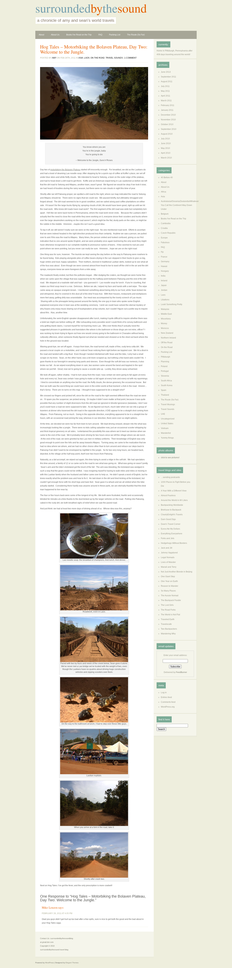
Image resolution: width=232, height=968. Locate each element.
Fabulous (165, 242)
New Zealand (167, 333)
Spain (163, 390)
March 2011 (166, 100)
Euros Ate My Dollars (170, 529)
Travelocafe (166, 624)
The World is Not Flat (170, 614)
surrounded (63, 8)
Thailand (165, 395)
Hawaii (164, 266)
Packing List (114, 35)
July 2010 (165, 138)
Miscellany (166, 319)
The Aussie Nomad (169, 595)
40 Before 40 (167, 177)
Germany (165, 261)
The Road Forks (168, 610)
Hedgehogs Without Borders (174, 543)
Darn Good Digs (168, 519)
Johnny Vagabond (169, 552)
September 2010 (168, 129)
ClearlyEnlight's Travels (172, 514)
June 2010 (166, 143)
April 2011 (165, 96)
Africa (163, 192)
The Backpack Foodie (171, 600)
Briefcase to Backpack (171, 510)
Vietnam (164, 428)
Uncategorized (167, 419)
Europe (164, 238)
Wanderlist (166, 433)
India (163, 276)
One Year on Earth (169, 581)
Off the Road (166, 342)
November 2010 (168, 119)
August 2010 (167, 134)
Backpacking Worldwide (172, 505)
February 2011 (167, 105)
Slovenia (165, 376)
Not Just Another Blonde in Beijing (176, 572)
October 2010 (167, 124)
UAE (163, 414)
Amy (54, 58)
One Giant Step (168, 576)
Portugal (165, 371)
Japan (164, 285)
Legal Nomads (167, 557)
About (41, 35)
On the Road (98, 58)
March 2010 (166, 158)
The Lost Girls (167, 605)
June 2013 (166, 72)
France (164, 257)
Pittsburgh (165, 357)
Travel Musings (168, 404)
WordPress (49, 963)
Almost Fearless (168, 495)
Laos (87, 58)
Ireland (164, 280)
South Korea (166, 385)
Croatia (164, 228)
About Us (55, 35)
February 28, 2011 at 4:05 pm (57, 913)
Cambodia (166, 223)
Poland (164, 366)
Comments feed (168, 702)
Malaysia (165, 309)
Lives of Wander (168, 562)
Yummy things (167, 438)
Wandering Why (168, 633)
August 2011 (166, 81)
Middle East (166, 314)
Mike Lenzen (50, 907)
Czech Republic (168, 233)
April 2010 (165, 153)
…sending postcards (170, 477)
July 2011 (165, 86)
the (110, 8)
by (97, 8)
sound (132, 8)
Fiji (162, 252)
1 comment (130, 58)
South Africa (166, 380)
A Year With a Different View (173, 491)
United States (167, 423)
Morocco (165, 328)
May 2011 (165, 91)
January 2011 (167, 110)
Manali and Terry (168, 567)
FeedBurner (181, 672)
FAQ (100, 35)
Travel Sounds (114, 58)
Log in (164, 692)
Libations (165, 299)
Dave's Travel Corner (170, 524)
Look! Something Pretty (171, 304)
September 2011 (168, 77)
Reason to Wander (169, 586)
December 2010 (168, 115)
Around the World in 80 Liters (174, 500)
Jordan (164, 290)
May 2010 (165, 148)
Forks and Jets (167, 538)
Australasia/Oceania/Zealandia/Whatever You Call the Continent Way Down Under (180, 205)
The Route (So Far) (136, 35)
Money (164, 323)
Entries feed (166, 697)
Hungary (165, 271)
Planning (165, 361)
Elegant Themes (72, 963)
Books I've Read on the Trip (79, 35)
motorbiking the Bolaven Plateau (65, 169)
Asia (80, 58)
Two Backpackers (169, 629)
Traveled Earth (167, 619)
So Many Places (168, 591)
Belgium (164, 214)
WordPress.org (168, 707)
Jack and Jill (166, 548)
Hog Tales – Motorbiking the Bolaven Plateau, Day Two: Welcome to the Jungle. (93, 49)
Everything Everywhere (171, 533)
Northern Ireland (168, 338)
